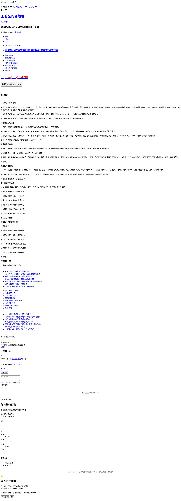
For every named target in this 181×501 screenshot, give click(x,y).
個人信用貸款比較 (11, 63)
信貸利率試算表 (11, 68)
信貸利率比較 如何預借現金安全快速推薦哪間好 (23, 274)
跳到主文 (4, 22)
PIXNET (74, 472)
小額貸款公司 (10, 303)
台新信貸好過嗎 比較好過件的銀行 (18, 271)
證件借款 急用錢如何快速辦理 (16, 284)
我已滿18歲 (5, 497)
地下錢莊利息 (10, 293)
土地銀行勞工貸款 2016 (13, 301)
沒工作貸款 (9, 55)
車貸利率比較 (10, 298)
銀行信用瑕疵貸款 (11, 306)
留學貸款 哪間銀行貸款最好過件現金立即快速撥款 (23, 281)
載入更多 (4, 372)
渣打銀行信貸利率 (11, 291)
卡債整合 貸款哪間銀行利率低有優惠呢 (19, 286)
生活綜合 (18, 32)
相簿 (6, 36)
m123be (3, 347)
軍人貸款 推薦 (10, 65)
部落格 (7, 39)
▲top (3, 368)
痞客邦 (14, 359)
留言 (19, 359)
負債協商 (8, 308)
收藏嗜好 (17, 364)
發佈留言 (4, 385)
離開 (12, 497)
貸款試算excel (10, 58)
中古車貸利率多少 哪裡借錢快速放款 (18, 276)
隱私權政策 (102, 472)
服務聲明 (110, 472)
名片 (6, 41)
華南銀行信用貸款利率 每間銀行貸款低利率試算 (31, 50)
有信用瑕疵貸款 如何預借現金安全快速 (19, 279)
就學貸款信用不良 (11, 296)
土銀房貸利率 (10, 60)
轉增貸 (7, 70)
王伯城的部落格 (12, 16)
